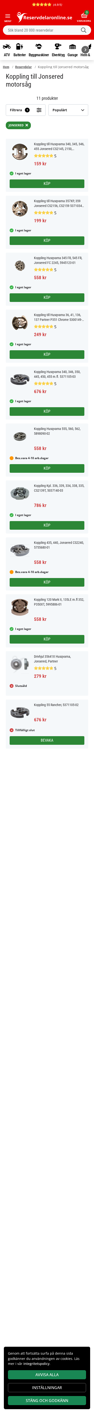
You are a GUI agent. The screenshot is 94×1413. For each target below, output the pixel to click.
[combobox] (47, 30)
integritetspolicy (36, 1363)
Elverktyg (58, 55)
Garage (72, 55)
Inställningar (47, 1387)
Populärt (60, 110)
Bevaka (47, 740)
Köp (47, 183)
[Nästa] (85, 50)
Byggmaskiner (39, 55)
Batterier (19, 55)
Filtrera (19, 110)
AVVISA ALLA (47, 1374)
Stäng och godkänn (47, 1400)
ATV (7, 55)
